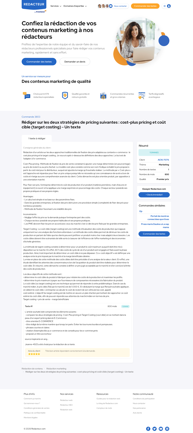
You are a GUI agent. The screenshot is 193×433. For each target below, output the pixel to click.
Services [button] (55, 6)
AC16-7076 (163, 159)
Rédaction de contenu (32, 368)
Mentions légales (30, 417)
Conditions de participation (144, 398)
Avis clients (137, 413)
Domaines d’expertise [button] (74, 6)
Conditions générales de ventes (36, 408)
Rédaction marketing (56, 368)
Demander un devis (74, 61)
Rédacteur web (66, 400)
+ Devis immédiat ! (154, 194)
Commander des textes (39, 61)
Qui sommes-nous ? (32, 403)
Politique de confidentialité (34, 413)
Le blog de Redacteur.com (107, 403)
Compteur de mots (104, 408)
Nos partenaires (139, 408)
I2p (140, 211)
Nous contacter (139, 403)
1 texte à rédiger (36, 138)
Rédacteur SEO (66, 405)
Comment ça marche (32, 398)
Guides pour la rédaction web (108, 398)
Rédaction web (66, 409)
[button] (166, 6)
